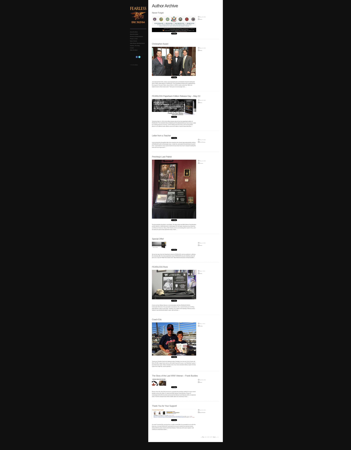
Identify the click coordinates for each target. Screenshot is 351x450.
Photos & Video (134, 38)
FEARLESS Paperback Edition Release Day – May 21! (176, 96)
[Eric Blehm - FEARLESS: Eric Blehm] (138, 16)
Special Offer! (158, 239)
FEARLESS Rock (160, 267)
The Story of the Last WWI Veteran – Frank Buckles (175, 375)
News (201, 19)
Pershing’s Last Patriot (162, 156)
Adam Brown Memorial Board (137, 43)
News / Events (133, 41)
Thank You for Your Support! (164, 406)
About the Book (134, 32)
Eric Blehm (135, 64)
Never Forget (158, 13)
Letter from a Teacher (161, 135)
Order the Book (133, 50)
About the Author (134, 34)
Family (201, 326)
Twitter (139, 57)
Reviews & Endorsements (136, 36)
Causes (201, 163)
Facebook (137, 57)
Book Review (202, 142)
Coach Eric (157, 319)
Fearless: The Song (135, 45)
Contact (132, 48)
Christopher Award (160, 44)
